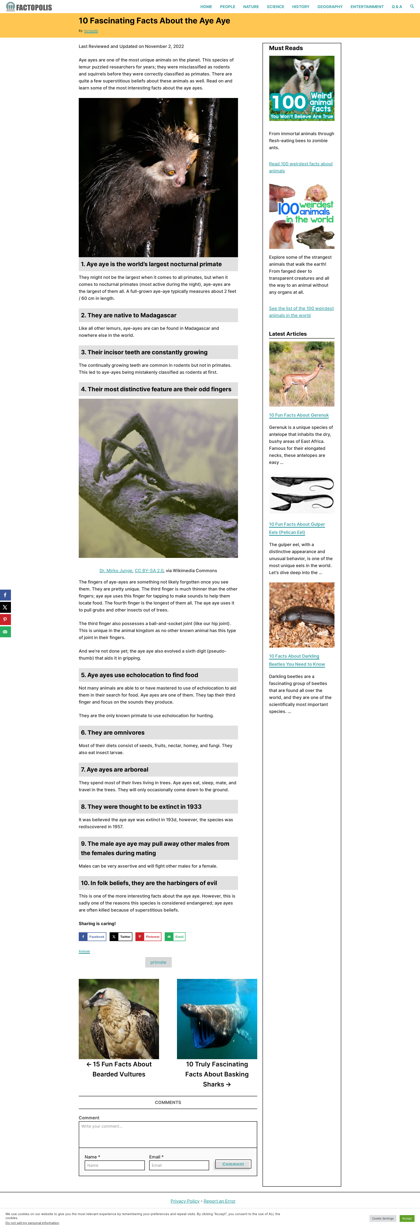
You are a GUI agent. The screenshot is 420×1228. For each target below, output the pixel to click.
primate (158, 962)
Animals (84, 951)
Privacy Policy (185, 1201)
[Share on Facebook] (5, 595)
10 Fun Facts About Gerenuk (299, 415)
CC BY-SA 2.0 (149, 570)
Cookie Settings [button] (383, 1218)
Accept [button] (407, 1218)
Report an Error (220, 1201)
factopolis (91, 30)
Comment (89, 1117)
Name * (92, 1157)
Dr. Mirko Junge (116, 570)
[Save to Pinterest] (5, 619)
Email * (156, 1157)
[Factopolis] (54, 6)
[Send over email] (5, 631)
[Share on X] (5, 607)
